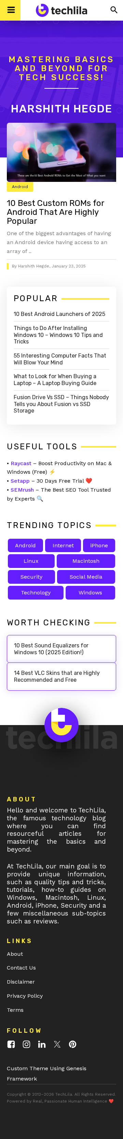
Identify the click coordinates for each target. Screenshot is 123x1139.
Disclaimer (21, 981)
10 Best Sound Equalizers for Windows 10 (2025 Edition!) (51, 649)
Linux (31, 561)
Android (20, 186)
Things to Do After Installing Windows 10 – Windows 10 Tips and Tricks (58, 335)
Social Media (86, 576)
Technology (36, 592)
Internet (63, 545)
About (15, 954)
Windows (90, 592)
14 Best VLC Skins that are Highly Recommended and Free (57, 676)
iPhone (99, 545)
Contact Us (21, 967)
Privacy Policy (25, 996)
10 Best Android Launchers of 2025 (59, 314)
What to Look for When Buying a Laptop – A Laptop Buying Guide (55, 379)
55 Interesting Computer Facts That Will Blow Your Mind (60, 359)
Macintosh (85, 561)
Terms (15, 1010)
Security (31, 576)
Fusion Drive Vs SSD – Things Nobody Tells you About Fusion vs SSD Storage (61, 404)
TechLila (63, 1094)
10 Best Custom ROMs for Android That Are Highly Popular (55, 212)
